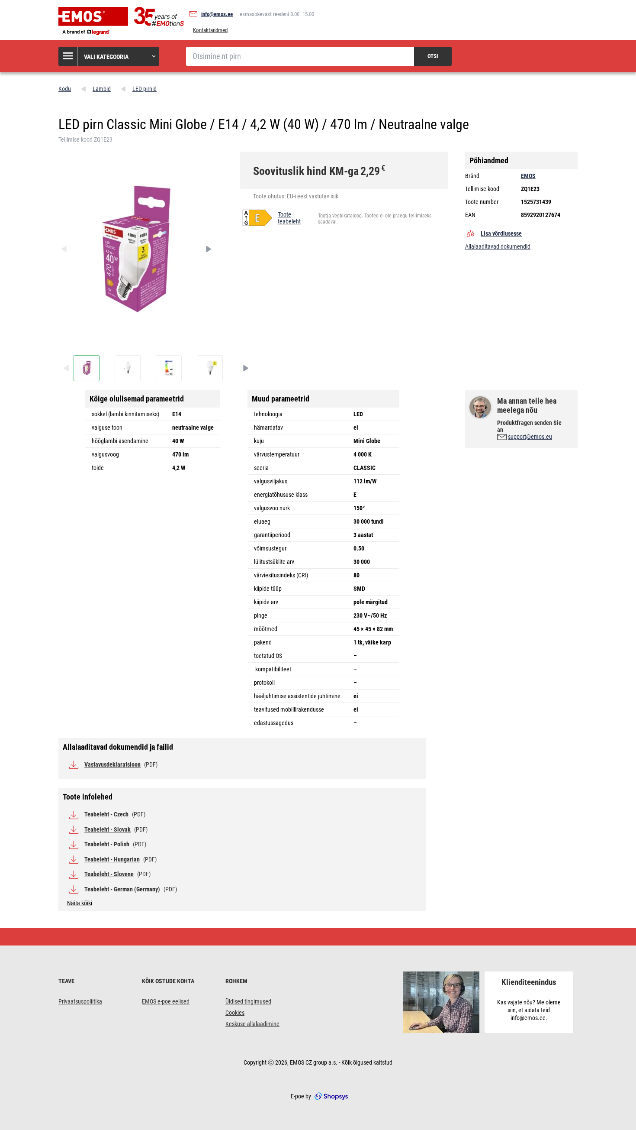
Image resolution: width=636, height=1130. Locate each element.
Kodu (64, 88)
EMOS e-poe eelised (166, 1001)
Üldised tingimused (248, 1001)
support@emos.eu (530, 436)
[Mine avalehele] (123, 21)
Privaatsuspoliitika (80, 1001)
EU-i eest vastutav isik (312, 196)
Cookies (234, 1012)
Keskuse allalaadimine (252, 1023)
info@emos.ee (217, 14)
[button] (109, 56)
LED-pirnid (144, 88)
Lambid (102, 88)
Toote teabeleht (289, 218)
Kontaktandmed (210, 30)
